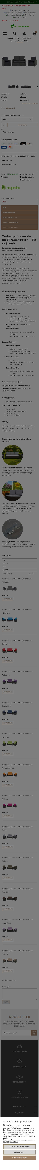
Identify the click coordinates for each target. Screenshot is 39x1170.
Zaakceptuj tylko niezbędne (19, 1146)
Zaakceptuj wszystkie (19, 1158)
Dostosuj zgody (19, 1152)
